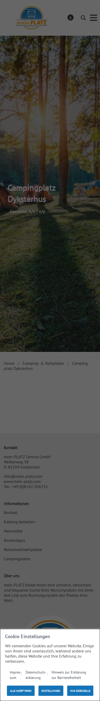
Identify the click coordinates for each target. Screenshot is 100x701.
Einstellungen (51, 691)
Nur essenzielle (80, 691)
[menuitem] (16, 674)
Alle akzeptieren (21, 691)
